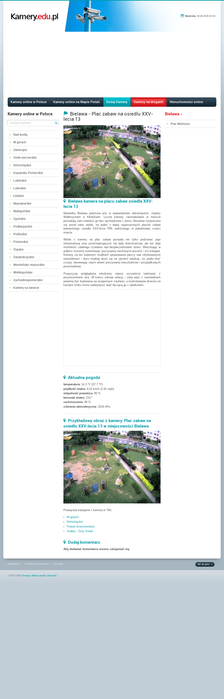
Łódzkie (18, 196)
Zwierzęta (20, 150)
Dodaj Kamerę (116, 102)
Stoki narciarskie (25, 157)
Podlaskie (20, 234)
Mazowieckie (22, 203)
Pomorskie (20, 242)
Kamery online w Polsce (28, 102)
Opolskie (19, 219)
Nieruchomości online (186, 102)
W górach (19, 142)
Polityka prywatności (37, 564)
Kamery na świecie (26, 288)
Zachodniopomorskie (27, 280)
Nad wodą (20, 134)
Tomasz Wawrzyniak (34, 575)
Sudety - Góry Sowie (80, 531)
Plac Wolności (180, 124)
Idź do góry (204, 564)
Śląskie (18, 249)
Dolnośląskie (22, 165)
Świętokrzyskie (23, 257)
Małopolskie (21, 211)
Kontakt (58, 564)
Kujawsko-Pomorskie (28, 173)
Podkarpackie (22, 226)
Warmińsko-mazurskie (28, 265)
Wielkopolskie (22, 272)
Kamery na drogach (148, 102)
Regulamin (14, 564)
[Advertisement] (112, 64)
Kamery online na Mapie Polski (76, 102)
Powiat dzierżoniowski (81, 526)
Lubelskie (19, 180)
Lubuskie (19, 188)
